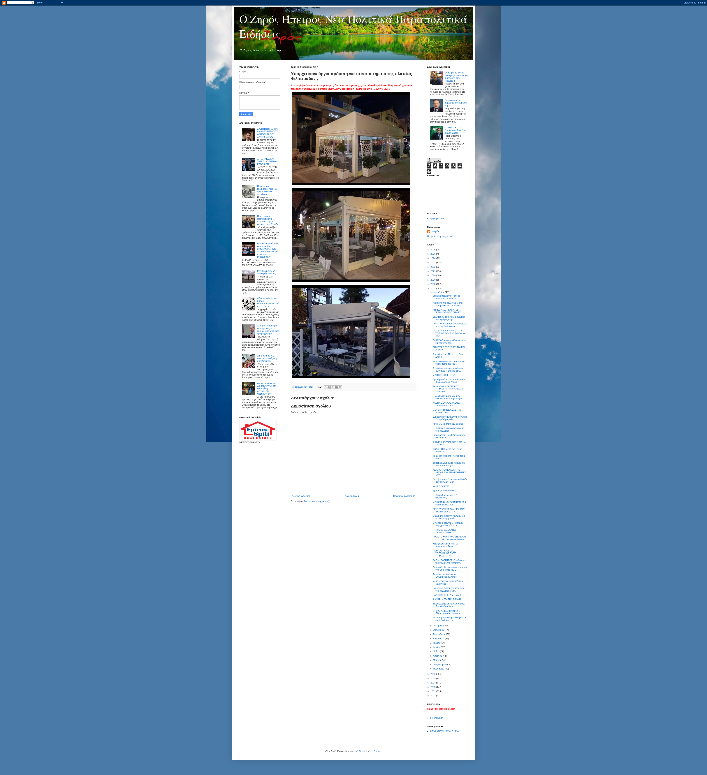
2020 (433, 275)
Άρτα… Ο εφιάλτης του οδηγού (448, 424)
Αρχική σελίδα (352, 496)
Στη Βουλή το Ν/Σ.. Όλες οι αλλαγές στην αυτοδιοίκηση (267, 358)
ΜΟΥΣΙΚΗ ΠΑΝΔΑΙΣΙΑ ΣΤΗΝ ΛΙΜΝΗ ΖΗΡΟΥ (447, 411)
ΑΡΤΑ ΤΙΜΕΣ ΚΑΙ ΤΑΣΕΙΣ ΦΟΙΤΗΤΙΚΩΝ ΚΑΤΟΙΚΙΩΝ (268, 162)
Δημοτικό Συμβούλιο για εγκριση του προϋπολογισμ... (449, 464)
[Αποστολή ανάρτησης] (320, 387)
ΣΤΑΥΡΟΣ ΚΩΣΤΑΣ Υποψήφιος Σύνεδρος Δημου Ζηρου (456, 130)
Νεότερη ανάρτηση (301, 496)
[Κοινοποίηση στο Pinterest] (340, 387)
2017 (433, 288)
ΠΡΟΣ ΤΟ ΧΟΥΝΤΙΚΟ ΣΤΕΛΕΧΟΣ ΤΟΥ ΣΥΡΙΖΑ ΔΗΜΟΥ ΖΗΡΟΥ (449, 538)
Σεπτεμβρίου (439, 634)
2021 (433, 271)
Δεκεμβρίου (439, 292)
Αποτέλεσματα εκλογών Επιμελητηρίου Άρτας (445, 575)
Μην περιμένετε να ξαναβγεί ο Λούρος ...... (268, 272)
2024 (433, 258)
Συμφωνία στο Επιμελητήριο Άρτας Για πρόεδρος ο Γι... (450, 418)
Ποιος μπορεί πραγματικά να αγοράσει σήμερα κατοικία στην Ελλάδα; (268, 220)
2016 (433, 674)
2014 (433, 682)
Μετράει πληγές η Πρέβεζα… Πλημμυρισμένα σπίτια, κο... (448, 612)
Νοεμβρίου (438, 625)
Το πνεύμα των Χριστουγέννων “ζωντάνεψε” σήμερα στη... (448, 369)
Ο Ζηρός (435, 231)
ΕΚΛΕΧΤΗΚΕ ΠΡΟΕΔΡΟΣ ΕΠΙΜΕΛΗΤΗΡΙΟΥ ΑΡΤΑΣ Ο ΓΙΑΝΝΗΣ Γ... (448, 389)
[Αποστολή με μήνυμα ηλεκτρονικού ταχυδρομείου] (326, 387)
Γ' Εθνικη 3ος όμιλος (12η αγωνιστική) (445, 496)
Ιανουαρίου (439, 668)
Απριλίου (438, 656)
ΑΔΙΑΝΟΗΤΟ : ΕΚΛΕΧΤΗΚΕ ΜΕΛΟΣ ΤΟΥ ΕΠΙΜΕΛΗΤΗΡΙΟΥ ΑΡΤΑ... (450, 473)
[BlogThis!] (329, 387)
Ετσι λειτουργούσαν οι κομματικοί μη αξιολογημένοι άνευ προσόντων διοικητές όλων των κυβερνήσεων (268, 250)
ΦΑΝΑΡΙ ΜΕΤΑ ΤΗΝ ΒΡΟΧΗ (447, 599)
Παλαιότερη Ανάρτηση (404, 496)
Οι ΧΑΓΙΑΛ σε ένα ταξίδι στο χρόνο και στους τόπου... (449, 341)
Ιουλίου (437, 643)
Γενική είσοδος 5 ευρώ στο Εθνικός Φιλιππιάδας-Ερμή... (450, 480)
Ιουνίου (437, 647)
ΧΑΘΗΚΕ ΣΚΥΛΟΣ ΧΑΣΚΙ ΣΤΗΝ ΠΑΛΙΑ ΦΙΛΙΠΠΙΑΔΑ (448, 404)
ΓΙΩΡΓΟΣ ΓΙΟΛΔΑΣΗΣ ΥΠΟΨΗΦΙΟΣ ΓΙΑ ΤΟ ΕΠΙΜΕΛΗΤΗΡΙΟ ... (444, 553)
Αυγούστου (439, 638)
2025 (433, 254)
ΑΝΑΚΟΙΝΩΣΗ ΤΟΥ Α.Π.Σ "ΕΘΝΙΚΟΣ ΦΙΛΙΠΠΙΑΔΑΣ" (447, 311)
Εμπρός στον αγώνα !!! (444, 490)
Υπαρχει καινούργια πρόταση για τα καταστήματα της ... (449, 362)
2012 (433, 691)
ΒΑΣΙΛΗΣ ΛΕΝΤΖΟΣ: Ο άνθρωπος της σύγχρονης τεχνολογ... (449, 561)
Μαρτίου (437, 660)
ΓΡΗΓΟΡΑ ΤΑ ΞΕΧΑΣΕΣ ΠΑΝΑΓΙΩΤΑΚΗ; (444, 531)
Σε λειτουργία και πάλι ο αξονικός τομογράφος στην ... (449, 318)
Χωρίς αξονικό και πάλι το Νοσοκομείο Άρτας (445, 545)
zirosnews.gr (436, 718)
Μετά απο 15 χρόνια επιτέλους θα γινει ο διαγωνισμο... (449, 503)
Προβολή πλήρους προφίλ (440, 236)
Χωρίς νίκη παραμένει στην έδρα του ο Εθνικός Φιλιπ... (449, 589)
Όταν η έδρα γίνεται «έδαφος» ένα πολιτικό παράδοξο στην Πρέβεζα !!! (456, 76)
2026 (433, 249)
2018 (433, 284)
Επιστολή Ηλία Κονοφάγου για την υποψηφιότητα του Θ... (450, 568)
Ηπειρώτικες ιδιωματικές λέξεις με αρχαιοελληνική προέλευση (267, 190)
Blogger (377, 751)
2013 (433, 687)
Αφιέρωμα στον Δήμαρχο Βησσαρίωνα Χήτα (456, 103)
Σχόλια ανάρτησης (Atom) (316, 501)
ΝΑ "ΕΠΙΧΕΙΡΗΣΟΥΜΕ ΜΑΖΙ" (447, 595)
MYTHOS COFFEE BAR (445, 375)
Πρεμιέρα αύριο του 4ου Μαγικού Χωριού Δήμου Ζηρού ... (449, 380)
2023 (433, 262)
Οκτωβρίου (439, 630)
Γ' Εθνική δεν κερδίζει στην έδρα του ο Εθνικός (448, 429)
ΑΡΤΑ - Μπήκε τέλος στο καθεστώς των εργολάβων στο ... (450, 325)
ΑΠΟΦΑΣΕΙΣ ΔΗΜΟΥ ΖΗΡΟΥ (444, 731)
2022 (433, 267)
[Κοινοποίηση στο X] (333, 387)
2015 (433, 678)
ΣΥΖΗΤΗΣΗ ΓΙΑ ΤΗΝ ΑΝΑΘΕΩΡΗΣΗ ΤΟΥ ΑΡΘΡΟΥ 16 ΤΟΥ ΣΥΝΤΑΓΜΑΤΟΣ (267, 133)
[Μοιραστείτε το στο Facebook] (336, 387)
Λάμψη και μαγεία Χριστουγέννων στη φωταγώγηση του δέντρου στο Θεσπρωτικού (266, 388)
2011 (433, 695)
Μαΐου (436, 651)
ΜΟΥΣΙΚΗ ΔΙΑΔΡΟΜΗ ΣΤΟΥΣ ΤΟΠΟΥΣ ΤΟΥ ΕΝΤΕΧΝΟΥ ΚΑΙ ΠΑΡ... (449, 333)
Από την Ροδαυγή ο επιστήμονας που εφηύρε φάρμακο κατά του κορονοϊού (268, 329)
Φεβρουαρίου (440, 664)
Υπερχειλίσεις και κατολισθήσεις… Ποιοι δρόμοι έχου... (449, 605)
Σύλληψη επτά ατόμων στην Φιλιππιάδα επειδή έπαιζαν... (448, 397)
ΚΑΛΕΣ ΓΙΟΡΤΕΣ (441, 486)
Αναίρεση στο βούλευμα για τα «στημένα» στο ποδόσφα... (447, 304)
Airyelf (362, 751)
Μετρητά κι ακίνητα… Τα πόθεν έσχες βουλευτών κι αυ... (448, 524)
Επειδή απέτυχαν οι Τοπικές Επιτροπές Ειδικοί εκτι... (446, 297)
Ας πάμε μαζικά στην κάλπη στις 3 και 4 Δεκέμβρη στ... (449, 618)
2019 (433, 280)
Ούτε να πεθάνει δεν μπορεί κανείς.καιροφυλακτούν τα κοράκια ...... (268, 302)
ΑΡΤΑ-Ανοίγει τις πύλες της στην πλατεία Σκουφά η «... (449, 510)
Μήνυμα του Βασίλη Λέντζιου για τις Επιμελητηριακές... (449, 517)
